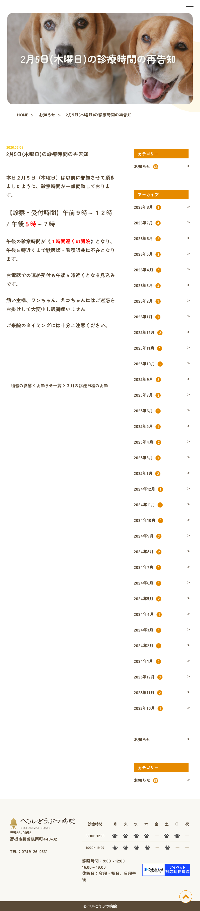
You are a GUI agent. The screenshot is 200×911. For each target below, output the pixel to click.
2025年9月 (146, 379)
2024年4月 (147, 614)
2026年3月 (146, 285)
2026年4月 (147, 269)
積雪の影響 (21, 385)
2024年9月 (147, 536)
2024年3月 (146, 630)
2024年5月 (147, 598)
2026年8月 (146, 207)
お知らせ (146, 166)
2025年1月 (146, 473)
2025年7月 (146, 395)
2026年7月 (146, 222)
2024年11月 (147, 504)
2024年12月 (147, 489)
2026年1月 (146, 316)
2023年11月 (147, 692)
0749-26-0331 (35, 851)
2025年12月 (147, 332)
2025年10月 (147, 363)
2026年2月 (146, 301)
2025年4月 (147, 442)
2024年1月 (147, 661)
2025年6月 (146, 410)
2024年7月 (146, 567)
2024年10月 (147, 520)
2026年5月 (146, 254)
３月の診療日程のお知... (88, 385)
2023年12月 (147, 677)
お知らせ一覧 (48, 385)
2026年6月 (146, 238)
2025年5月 (146, 426)
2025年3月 (146, 457)
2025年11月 (147, 348)
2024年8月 (147, 551)
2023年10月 (147, 708)
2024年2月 (146, 645)
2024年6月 (146, 583)
